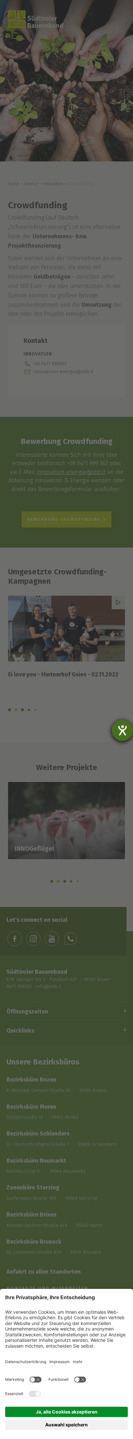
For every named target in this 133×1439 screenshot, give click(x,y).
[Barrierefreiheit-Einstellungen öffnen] (122, 730)
